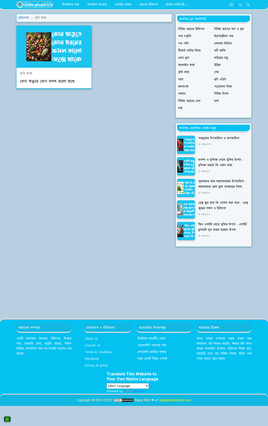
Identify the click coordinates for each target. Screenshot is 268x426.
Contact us (92, 345)
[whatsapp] (231, 5)
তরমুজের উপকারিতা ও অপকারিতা (218, 138)
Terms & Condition (98, 352)
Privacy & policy (96, 365)
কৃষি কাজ (26, 73)
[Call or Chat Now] (7, 419)
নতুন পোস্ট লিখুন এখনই (152, 358)
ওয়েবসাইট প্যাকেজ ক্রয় (152, 345)
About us (91, 338)
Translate (138, 391)
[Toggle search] (248, 5)
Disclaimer (92, 358)
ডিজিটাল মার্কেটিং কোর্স (151, 338)
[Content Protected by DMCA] (123, 400)
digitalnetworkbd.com (175, 400)
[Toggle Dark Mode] (240, 4)
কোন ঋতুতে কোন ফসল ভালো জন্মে (47, 81)
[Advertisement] (213, 281)
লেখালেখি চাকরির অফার (152, 352)
